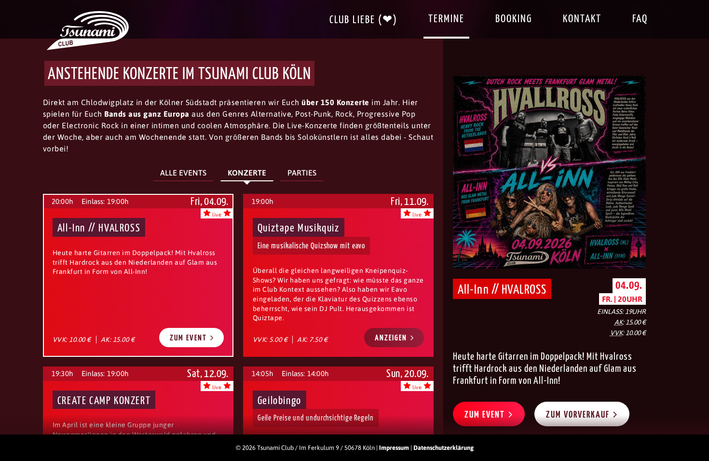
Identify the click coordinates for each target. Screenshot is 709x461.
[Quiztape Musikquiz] (338, 275)
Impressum (394, 447)
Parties (301, 172)
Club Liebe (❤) (363, 20)
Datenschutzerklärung (443, 447)
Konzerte (247, 172)
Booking (513, 19)
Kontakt (582, 19)
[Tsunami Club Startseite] (88, 47)
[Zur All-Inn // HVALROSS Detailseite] (549, 172)
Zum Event (189, 338)
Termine (446, 19)
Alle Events (183, 172)
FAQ (640, 19)
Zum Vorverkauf (579, 415)
